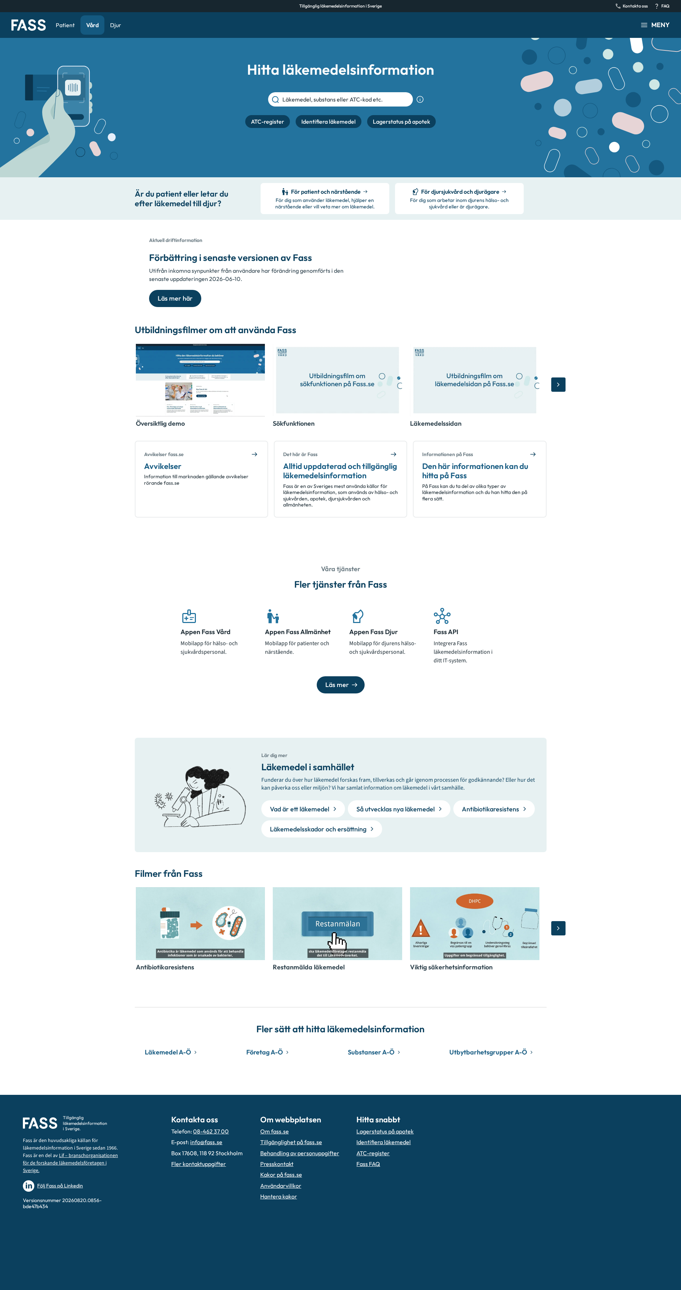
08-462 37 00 (211, 1131)
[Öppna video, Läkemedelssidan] (474, 380)
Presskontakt (276, 1163)
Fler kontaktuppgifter (198, 1163)
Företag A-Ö (264, 1052)
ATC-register (373, 1153)
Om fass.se (274, 1131)
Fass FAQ (368, 1163)
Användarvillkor (280, 1185)
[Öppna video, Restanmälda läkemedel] (337, 923)
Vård (92, 25)
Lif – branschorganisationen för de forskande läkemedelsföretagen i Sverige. (70, 1163)
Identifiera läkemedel (383, 1142)
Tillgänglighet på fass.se (291, 1142)
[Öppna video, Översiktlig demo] (200, 380)
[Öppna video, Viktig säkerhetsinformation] (474, 923)
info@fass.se (206, 1142)
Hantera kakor (278, 1196)
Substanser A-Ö (371, 1052)
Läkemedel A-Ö (168, 1052)
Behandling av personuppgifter (299, 1153)
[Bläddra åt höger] (558, 384)
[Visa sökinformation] (420, 99)
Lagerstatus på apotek (385, 1131)
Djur (115, 25)
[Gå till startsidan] (28, 25)
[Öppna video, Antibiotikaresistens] (200, 923)
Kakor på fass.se (281, 1174)
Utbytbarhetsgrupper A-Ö (488, 1052)
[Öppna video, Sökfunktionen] (337, 380)
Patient (65, 25)
